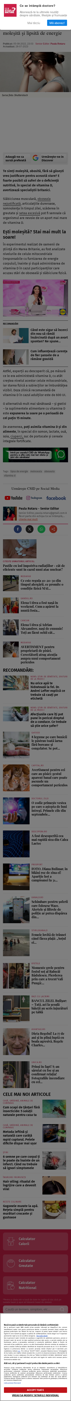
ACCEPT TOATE (35, 1389)
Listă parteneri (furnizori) (12, 1383)
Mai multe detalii (42, 1336)
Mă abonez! (57, 23)
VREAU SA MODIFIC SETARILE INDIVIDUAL (35, 1395)
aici (19, 1351)
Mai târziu (33, 23)
